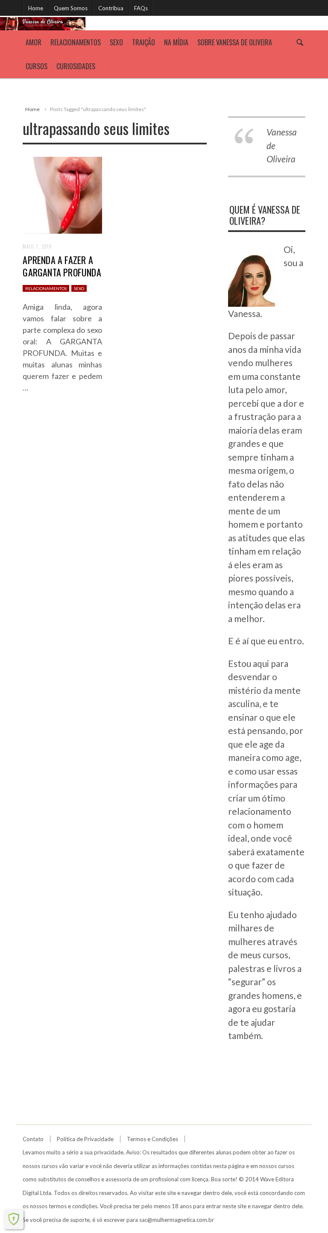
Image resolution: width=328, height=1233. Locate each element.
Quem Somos (71, 8)
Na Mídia (176, 42)
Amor (33, 42)
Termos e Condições (152, 1139)
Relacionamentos (75, 42)
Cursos (36, 66)
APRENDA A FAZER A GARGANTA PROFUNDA (62, 266)
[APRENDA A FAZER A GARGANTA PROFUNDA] (62, 194)
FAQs (141, 8)
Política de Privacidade (85, 1139)
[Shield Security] (13, 1219)
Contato (33, 1139)
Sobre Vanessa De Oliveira (234, 42)
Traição (143, 42)
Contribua (110, 8)
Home (35, 8)
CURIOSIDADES (75, 66)
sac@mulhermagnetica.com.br (176, 1219)
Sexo (116, 42)
